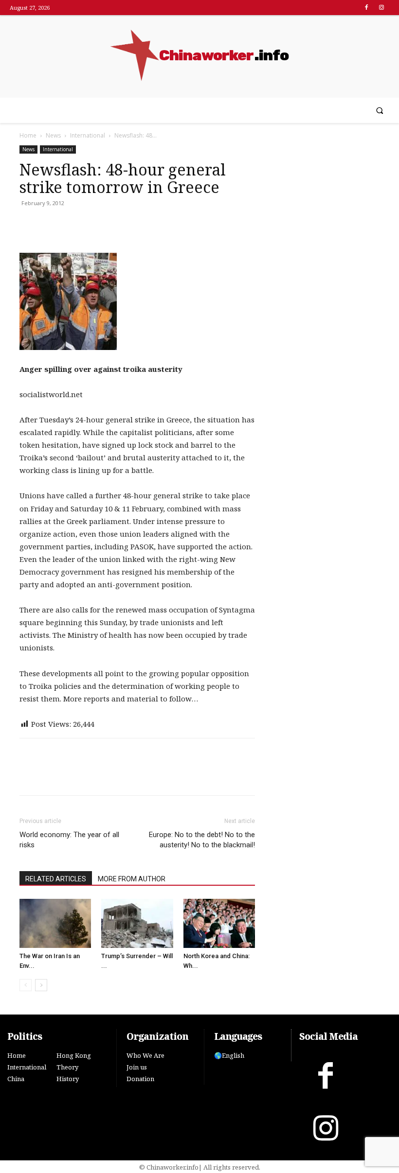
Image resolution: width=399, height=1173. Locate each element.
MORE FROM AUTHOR (131, 879)
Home (27, 135)
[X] (51, 225)
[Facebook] (366, 7)
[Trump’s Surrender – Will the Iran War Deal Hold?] (137, 923)
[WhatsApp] (74, 225)
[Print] (96, 225)
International (87, 135)
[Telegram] (118, 225)
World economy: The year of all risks (69, 839)
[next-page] (41, 985)
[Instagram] (381, 7)
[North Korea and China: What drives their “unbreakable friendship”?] (219, 923)
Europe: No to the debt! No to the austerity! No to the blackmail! (202, 839)
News (53, 135)
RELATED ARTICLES (55, 879)
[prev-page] (25, 985)
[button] (379, 110)
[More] (141, 225)
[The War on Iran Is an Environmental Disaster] (55, 923)
